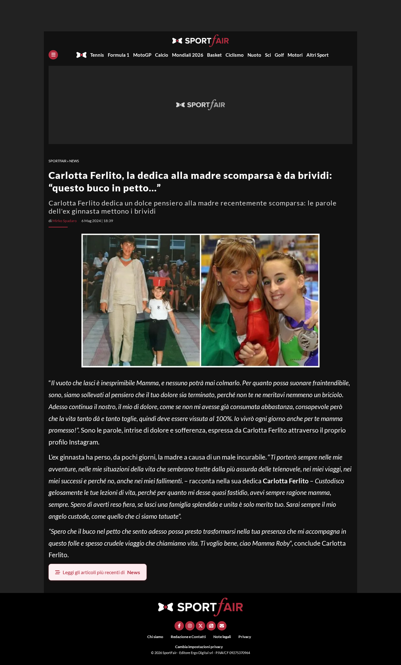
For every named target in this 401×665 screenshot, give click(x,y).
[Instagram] (190, 626)
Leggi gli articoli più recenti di (101, 572)
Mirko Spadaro (64, 220)
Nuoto (254, 55)
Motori (295, 55)
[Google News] (211, 626)
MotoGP (142, 55)
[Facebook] (179, 626)
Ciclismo (235, 55)
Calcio (161, 55)
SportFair (57, 161)
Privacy (244, 636)
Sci (268, 55)
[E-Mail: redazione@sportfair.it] (222, 626)
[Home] (81, 55)
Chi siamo (155, 636)
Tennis (97, 55)
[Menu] (53, 55)
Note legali (222, 636)
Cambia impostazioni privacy (199, 646)
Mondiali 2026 (187, 55)
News (74, 161)
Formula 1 (118, 55)
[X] (200, 626)
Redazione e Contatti (188, 636)
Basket (214, 55)
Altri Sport (317, 55)
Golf (279, 55)
